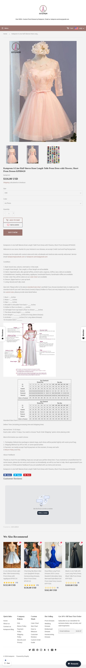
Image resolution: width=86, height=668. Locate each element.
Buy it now (12, 232)
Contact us (7, 626)
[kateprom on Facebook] (33, 650)
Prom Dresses (49, 621)
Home (5, 34)
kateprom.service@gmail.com (37, 257)
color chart (34, 277)
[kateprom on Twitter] (30, 650)
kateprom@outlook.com (16, 257)
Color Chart (35, 623)
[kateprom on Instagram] (41, 650)
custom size (9, 292)
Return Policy (9, 450)
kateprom (11, 656)
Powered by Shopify (22, 656)
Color (5, 199)
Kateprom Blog (8, 629)
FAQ (18, 450)
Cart (71, 28)
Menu (6, 28)
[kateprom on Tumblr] (48, 650)
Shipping (6, 182)
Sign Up (78, 631)
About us (6, 623)
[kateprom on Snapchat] (45, 650)
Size (4, 188)
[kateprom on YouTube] (52, 650)
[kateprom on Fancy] (55, 650)
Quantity (6, 209)
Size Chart (34, 626)
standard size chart (34, 287)
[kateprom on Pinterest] (37, 650)
